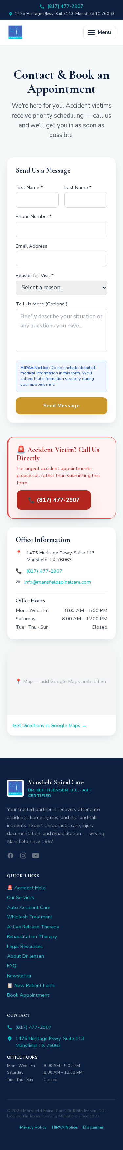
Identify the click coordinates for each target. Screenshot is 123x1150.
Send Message (61, 405)
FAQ (11, 965)
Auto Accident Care (28, 907)
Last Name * (78, 187)
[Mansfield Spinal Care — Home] (15, 32)
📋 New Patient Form (30, 985)
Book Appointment (28, 995)
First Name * (29, 187)
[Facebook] (10, 855)
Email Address (31, 246)
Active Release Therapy (33, 926)
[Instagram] (23, 855)
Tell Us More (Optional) (42, 304)
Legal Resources (25, 946)
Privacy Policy (33, 1127)
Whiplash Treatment (29, 916)
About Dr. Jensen (25, 956)
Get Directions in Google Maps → (50, 725)
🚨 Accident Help (26, 887)
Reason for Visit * (35, 275)
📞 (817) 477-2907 (54, 500)
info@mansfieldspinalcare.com (57, 582)
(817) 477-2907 (65, 6)
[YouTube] (35, 855)
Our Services (20, 897)
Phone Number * (34, 216)
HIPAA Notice (64, 1127)
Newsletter (19, 975)
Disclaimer (93, 1127)
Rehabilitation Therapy (32, 936)
